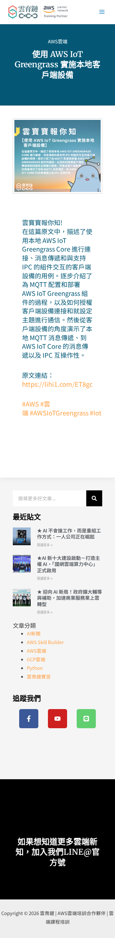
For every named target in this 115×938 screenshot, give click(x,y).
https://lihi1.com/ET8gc (57, 384)
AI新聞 (34, 633)
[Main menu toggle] (102, 11)
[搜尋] (94, 498)
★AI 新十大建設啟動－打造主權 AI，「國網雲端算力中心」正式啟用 (68, 564)
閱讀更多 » (45, 545)
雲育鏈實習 (39, 676)
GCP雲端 (36, 659)
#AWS (30, 403)
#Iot (96, 412)
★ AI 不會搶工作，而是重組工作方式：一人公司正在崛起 (69, 533)
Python (35, 667)
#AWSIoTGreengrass (59, 412)
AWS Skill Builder (45, 642)
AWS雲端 (57, 41)
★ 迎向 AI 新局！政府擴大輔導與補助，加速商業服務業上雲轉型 (69, 597)
